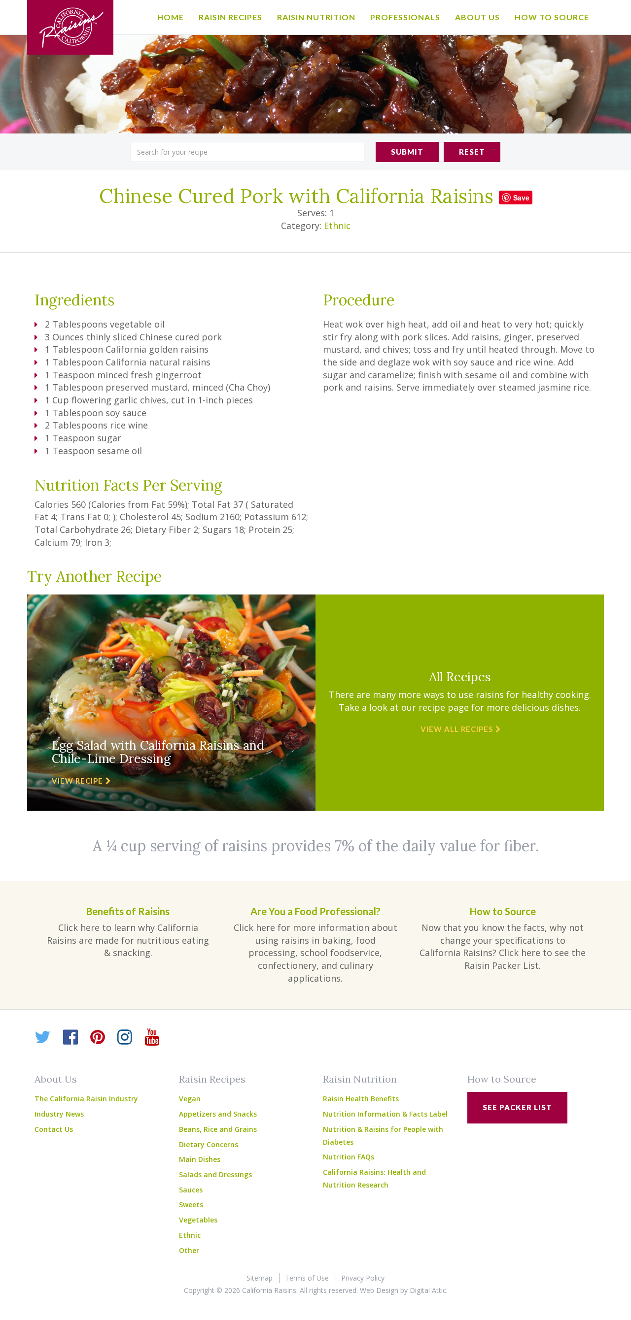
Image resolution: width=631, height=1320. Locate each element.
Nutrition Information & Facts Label (385, 1114)
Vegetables (198, 1219)
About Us (477, 17)
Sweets (191, 1204)
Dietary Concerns (208, 1144)
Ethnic (337, 225)
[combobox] (247, 152)
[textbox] (247, 152)
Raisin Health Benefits (361, 1098)
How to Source (552, 17)
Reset (472, 151)
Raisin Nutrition (316, 17)
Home (170, 17)
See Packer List (517, 1107)
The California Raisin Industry (86, 1098)
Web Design (379, 1290)
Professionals (405, 17)
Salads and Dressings (215, 1174)
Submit (407, 151)
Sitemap (259, 1278)
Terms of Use (307, 1278)
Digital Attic (428, 1290)
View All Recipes (457, 729)
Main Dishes (199, 1159)
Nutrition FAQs (348, 1156)
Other (189, 1250)
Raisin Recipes (230, 17)
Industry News (59, 1114)
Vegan (190, 1098)
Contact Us (54, 1129)
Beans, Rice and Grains (218, 1129)
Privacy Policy (363, 1278)
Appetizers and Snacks (218, 1114)
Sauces (191, 1189)
